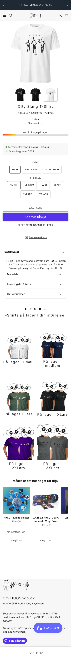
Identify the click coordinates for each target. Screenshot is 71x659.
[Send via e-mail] (40, 309)
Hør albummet (16, 294)
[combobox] (16, 532)
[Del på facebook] (26, 309)
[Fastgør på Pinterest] (35, 309)
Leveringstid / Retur (19, 284)
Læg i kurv (16, 540)
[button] (45, 309)
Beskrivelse (11, 251)
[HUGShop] (35, 15)
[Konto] (60, 15)
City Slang (27, 260)
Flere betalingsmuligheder (35, 225)
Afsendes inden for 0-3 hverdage (36, 113)
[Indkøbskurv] (66, 15)
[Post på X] (30, 309)
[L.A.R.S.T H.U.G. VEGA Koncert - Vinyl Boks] (45, 501)
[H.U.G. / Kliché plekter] (16, 501)
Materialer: (13, 274)
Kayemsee (33, 613)
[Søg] (10, 15)
